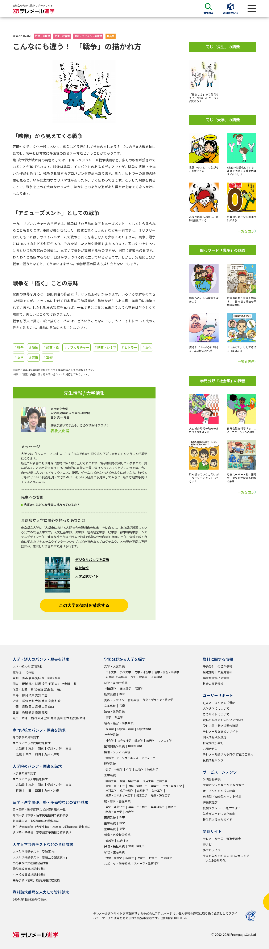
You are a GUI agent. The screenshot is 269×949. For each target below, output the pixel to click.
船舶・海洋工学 (160, 795)
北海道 (17, 672)
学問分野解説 (211, 779)
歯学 (122, 823)
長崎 (60, 718)
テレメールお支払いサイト (220, 731)
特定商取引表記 (213, 743)
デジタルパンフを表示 (92, 559)
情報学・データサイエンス (121, 758)
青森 (25, 678)
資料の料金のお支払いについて (223, 720)
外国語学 (110, 689)
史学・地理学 (42, 36)
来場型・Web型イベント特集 (222, 796)
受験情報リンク (213, 760)
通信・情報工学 (137, 786)
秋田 (44, 678)
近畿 (15, 701)
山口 (51, 706)
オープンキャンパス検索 (219, 791)
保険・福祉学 (136, 846)
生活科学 (166, 858)
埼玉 (44, 683)
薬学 (122, 829)
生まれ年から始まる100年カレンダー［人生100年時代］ (227, 858)
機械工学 (110, 781)
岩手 (31, 678)
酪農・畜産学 (113, 812)
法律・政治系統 (114, 711)
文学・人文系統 (114, 666)
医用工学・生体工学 (155, 781)
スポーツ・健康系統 (117, 864)
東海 (15, 695)
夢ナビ (207, 844)
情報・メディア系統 (117, 752)
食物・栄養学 (113, 858)
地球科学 (152, 769)
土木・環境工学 (172, 786)
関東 (15, 683)
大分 (40, 718)
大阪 (38, 701)
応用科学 (142, 790)
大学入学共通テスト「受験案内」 (35, 851)
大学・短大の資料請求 (27, 666)
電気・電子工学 (115, 786)
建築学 (155, 786)
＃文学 (19, 357)
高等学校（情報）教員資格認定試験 (36, 880)
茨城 (25, 683)
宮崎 (47, 718)
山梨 (73, 683)
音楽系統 (110, 706)
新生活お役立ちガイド (217, 819)
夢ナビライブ (211, 850)
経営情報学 (144, 729)
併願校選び (210, 802)
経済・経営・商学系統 (118, 723)
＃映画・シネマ (105, 347)
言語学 (138, 689)
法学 (108, 717)
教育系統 (110, 694)
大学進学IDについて (216, 708)
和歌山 (59, 701)
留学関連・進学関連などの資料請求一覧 (39, 809)
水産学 (129, 812)
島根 (38, 706)
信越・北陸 (20, 689)
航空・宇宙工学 (129, 781)
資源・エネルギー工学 (119, 795)
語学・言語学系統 (116, 683)
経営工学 (141, 795)
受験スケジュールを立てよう (222, 808)
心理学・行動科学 (116, 677)
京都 (31, 701)
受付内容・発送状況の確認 (220, 725)
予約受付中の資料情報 (217, 666)
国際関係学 (135, 746)
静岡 (25, 695)
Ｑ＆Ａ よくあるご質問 (219, 703)
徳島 (31, 712)
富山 (47, 689)
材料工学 (110, 790)
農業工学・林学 (137, 807)
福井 (60, 689)
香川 (25, 712)
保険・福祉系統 (114, 846)
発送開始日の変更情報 (217, 672)
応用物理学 (127, 790)
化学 (129, 769)
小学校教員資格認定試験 (29, 874)
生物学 (139, 769)
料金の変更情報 (213, 683)
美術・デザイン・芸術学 (88, 36)
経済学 (109, 729)
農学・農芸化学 (115, 807)
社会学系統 (111, 734)
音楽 (122, 706)
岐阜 (31, 695)
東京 (58, 683)
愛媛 (38, 712)
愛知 (38, 695)
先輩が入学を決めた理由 (219, 814)
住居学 (153, 858)
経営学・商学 (125, 729)
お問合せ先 (210, 749)
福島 (58, 678)
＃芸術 (33, 357)
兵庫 (44, 701)
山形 (51, 678)
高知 (44, 712)
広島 (44, 706)
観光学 (150, 741)
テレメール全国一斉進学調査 (222, 839)
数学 (108, 769)
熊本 (66, 718)
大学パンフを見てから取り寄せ (223, 785)
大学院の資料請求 (24, 773)
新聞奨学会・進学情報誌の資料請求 (36, 821)
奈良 (51, 701)
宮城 (38, 678)
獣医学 (172, 807)
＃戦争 (19, 347)
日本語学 (125, 689)
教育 (122, 694)
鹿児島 (74, 718)
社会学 (110, 36)
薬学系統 (110, 829)
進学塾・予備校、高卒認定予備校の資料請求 (42, 832)
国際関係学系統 (114, 746)
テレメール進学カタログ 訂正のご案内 (228, 754)
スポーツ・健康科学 (146, 863)
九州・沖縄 (20, 718)
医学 (122, 817)
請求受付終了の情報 (216, 678)
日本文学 (110, 672)
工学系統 (110, 775)
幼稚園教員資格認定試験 (29, 869)
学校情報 (82, 567)
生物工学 (157, 790)
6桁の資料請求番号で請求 (30, 899)
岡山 (31, 706)
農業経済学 (158, 807)
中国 (15, 706)
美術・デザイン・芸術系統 (121, 700)
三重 (44, 695)
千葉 (51, 683)
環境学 (138, 741)
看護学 (109, 841)
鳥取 (25, 706)
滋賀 (25, 701)
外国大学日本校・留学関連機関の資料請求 (41, 815)
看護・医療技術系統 (117, 835)
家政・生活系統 (114, 852)
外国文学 (125, 672)
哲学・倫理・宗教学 (166, 672)
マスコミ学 (165, 741)
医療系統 (110, 817)
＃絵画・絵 (51, 347)
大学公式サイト (87, 576)
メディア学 (148, 758)
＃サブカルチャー (76, 347)
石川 (53, 689)
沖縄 (82, 718)
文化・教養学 (62, 36)
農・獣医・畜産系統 (117, 801)
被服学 (129, 858)
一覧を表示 (246, 231)
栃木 (31, 683)
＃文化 (147, 347)
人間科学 (156, 677)
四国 (15, 712)
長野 (40, 689)
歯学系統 (110, 823)
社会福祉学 (124, 741)
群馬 (38, 683)
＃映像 (33, 347)
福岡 (34, 718)
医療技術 (122, 841)
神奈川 (65, 683)
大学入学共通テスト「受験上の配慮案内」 (41, 857)
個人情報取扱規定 (214, 737)
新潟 (34, 689)
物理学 (119, 769)
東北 (15, 678)
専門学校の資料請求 (26, 737)
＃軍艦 (48, 357)
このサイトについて (216, 714)
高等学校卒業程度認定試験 (30, 863)
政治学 (119, 717)
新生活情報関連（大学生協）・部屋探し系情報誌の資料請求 (52, 827)
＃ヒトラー (129, 347)
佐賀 (53, 718)
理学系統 (110, 763)
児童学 (141, 858)
